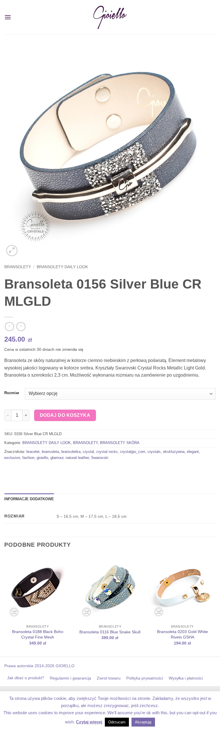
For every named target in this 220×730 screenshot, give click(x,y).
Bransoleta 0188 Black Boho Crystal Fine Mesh (37, 634)
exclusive (12, 457)
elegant (193, 451)
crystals (154, 451)
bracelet (33, 451)
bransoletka (70, 451)
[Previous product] (20, 326)
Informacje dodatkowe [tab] (29, 499)
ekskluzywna (173, 451)
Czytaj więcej (89, 721)
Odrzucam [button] (116, 722)
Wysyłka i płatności (186, 678)
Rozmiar (11, 393)
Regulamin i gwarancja (70, 678)
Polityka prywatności (144, 678)
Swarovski (99, 457)
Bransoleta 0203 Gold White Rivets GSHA (182, 634)
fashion (28, 457)
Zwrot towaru (109, 678)
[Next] (215, 605)
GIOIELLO (64, 665)
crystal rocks (107, 451)
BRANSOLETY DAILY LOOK (62, 267)
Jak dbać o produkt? (25, 678)
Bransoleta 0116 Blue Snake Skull (109, 632)
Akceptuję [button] (143, 722)
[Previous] (4, 605)
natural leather (77, 457)
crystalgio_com (132, 451)
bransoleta (50, 451)
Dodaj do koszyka (65, 415)
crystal (88, 451)
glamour (56, 457)
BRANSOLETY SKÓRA (120, 443)
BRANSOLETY (17, 267)
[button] (7, 17)
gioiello (42, 457)
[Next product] (9, 326)
